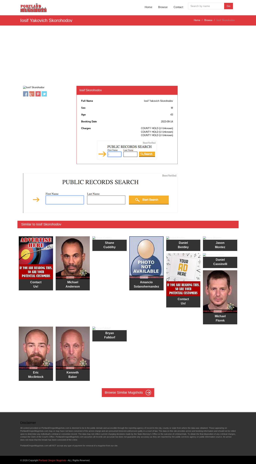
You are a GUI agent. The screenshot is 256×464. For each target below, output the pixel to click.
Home (148, 7)
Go (228, 6)
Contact (178, 7)
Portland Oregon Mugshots (52, 460)
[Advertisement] (128, 57)
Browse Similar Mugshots (124, 392)
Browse (163, 7)
